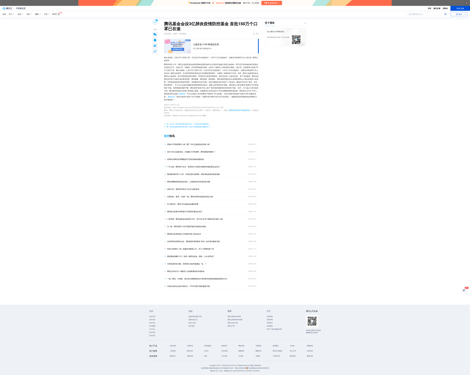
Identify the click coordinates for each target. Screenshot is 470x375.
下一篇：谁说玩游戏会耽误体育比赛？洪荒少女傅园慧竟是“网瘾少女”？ (187, 127)
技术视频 (152, 326)
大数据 (258, 356)
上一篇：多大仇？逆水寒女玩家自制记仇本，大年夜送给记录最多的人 (187, 124)
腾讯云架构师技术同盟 (235, 319)
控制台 (445, 8)
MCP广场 (56, 14)
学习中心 (152, 329)
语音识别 (310, 351)
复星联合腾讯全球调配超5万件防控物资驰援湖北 (185, 159)
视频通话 (241, 351)
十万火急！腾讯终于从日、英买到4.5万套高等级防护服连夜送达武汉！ (194, 166)
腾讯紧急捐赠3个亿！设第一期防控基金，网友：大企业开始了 (190, 256)
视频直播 (310, 346)
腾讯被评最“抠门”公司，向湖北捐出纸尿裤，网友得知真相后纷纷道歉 (193, 174)
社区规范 (270, 316)
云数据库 (258, 346)
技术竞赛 (191, 326)
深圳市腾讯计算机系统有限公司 (211, 368)
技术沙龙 (152, 323)
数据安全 (173, 356)
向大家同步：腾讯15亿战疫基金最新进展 (182, 204)
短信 (205, 356)
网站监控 (293, 356)
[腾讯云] (7, 8)
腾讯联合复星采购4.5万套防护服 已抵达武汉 (184, 234)
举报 (257, 33)
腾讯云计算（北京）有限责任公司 (221, 371)
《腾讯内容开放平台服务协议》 (239, 110)
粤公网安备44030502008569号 (258, 368)
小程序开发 (276, 356)
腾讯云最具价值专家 (234, 316)
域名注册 (173, 346)
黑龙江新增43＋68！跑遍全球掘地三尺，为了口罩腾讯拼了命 (190, 249)
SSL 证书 (293, 351)
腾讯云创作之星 (233, 323)
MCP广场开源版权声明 (274, 329)
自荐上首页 (192, 323)
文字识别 (224, 356)
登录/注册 (460, 8)
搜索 (445, 14)
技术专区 (152, 335)
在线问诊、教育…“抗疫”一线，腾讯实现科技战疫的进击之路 (190, 196)
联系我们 (270, 323)
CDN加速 (224, 351)
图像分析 (258, 351)
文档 (429, 8)
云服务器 (190, 346)
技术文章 (152, 316)
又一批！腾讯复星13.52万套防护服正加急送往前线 (186, 226)
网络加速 (241, 346)
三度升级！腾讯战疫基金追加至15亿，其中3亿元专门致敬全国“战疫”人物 (195, 219)
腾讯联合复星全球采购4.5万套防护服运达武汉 (184, 211)
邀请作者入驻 (192, 319)
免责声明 (270, 319)
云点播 (240, 356)
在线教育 (181, 93)
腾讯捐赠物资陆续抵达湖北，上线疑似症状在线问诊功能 (188, 181)
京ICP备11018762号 (253, 371)
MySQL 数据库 (277, 351)
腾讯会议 (171, 96)
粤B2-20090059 (240, 368)
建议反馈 (437, 8)
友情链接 (270, 326)
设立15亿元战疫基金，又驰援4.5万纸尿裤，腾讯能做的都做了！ (191, 151)
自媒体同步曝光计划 (195, 316)
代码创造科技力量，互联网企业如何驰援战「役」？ (187, 263)
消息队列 (224, 346)
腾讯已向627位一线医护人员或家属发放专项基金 (185, 271)
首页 (4, 14)
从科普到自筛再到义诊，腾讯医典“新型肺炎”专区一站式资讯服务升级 (193, 241)
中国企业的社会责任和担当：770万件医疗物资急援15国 (188, 286)
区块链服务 (208, 346)
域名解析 (276, 346)
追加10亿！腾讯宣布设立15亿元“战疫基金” (183, 189)
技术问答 (152, 319)
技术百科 (152, 332)
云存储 (292, 346)
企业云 (206, 351)
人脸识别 (173, 351)
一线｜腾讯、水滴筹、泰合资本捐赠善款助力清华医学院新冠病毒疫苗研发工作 (197, 278)
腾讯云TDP (231, 326)
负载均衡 (190, 356)
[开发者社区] (20, 8)
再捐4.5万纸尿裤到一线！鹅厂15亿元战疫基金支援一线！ (189, 144)
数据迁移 (310, 356)
